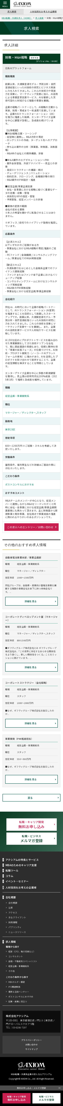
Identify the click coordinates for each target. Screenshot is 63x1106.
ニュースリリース (17, 932)
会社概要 (12, 902)
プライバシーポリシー (31, 1040)
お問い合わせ (31, 1044)
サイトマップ (31, 1049)
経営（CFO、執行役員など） (21, 951)
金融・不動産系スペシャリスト (22, 961)
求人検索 (11, 11)
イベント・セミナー (17, 881)
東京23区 (10, 429)
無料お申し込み (31, 824)
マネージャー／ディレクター (20, 412)
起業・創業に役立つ (17, 1001)
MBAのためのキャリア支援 (21, 865)
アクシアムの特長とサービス (22, 859)
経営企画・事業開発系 (17, 396)
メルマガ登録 (31, 838)
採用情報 (12, 922)
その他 (11, 970)
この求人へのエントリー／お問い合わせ (30, 527)
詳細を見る (31, 601)
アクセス (12, 912)
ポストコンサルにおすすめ (19, 484)
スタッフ (41, 412)
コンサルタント (15, 956)
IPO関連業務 (14, 986)
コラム (9, 876)
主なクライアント (17, 917)
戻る (30, 797)
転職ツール (12, 870)
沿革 (10, 907)
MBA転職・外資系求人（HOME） (17, 17)
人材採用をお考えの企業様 (43, 11)
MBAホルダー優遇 (16, 981)
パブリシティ (15, 927)
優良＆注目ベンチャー (18, 991)
